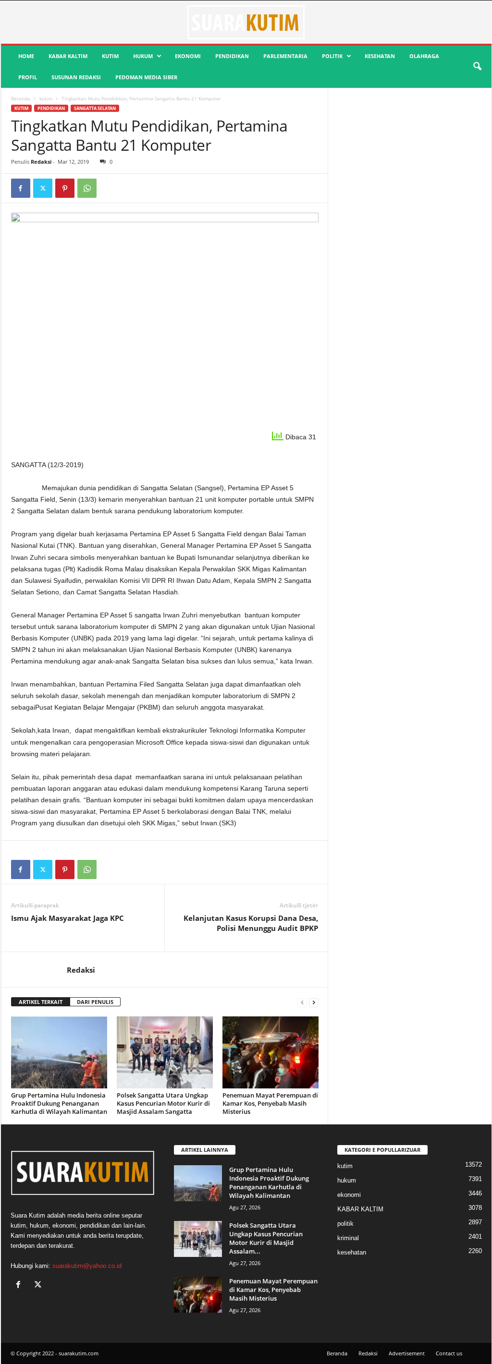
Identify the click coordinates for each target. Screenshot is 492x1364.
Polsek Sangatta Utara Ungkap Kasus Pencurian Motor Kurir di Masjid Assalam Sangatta (163, 1103)
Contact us (449, 1353)
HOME (26, 56)
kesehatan (380, 56)
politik (332, 56)
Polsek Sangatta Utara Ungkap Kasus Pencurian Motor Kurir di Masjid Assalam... (266, 1238)
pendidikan (232, 56)
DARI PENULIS (95, 1001)
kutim (110, 56)
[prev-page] (302, 1002)
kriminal (348, 1238)
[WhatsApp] (87, 188)
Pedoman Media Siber (146, 77)
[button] (477, 66)
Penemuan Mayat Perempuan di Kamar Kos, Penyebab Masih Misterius (270, 1103)
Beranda (20, 98)
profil (27, 77)
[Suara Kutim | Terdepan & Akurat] (246, 22)
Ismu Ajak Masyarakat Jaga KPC (67, 918)
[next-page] (314, 1002)
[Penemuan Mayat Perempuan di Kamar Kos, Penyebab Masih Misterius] (270, 1052)
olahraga (424, 56)
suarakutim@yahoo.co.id (87, 1265)
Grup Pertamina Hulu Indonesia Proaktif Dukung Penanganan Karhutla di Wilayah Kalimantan (59, 1103)
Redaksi (41, 161)
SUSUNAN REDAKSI (76, 77)
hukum (143, 56)
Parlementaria (285, 56)
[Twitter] (42, 188)
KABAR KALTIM (68, 56)
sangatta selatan (95, 108)
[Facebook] (20, 188)
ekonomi (188, 56)
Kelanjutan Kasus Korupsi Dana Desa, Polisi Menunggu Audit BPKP (251, 923)
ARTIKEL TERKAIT (40, 1001)
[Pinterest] (64, 188)
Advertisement (407, 1353)
